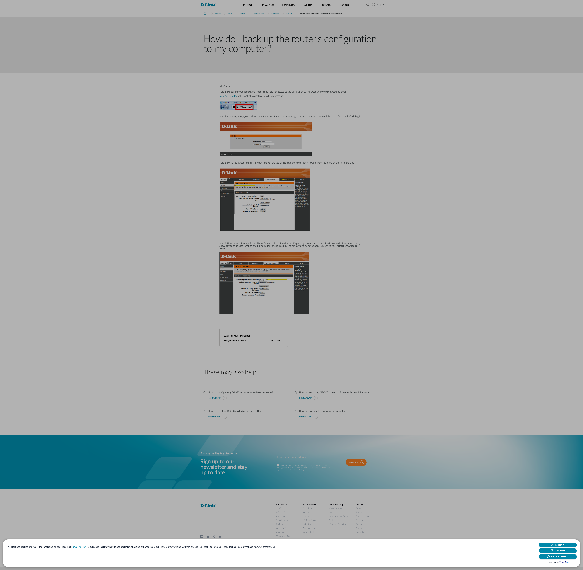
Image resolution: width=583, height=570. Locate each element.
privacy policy (79, 547)
